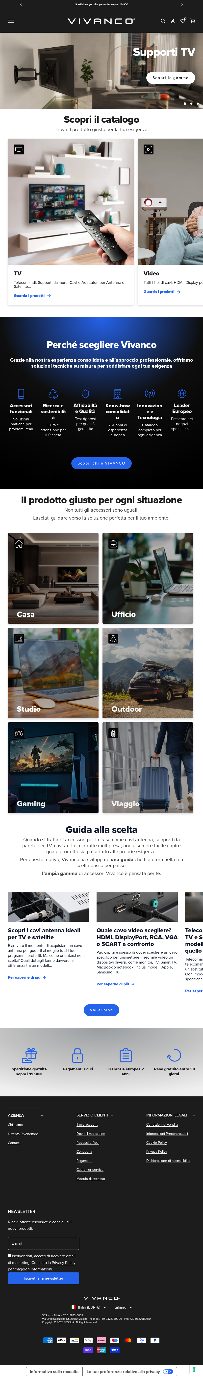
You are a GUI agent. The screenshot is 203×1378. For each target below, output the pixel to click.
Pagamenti (84, 1161)
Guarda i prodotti (29, 295)
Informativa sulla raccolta (54, 1371)
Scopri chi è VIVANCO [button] (101, 463)
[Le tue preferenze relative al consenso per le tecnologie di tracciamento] (194, 1369)
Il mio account (87, 1124)
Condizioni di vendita (162, 1124)
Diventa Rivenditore (23, 1134)
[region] (101, 71)
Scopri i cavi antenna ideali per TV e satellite (44, 934)
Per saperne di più (24, 977)
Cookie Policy (156, 1143)
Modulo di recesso (90, 1179)
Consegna (84, 1151)
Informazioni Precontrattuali (167, 1134)
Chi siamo (15, 1125)
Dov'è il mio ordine (90, 1134)
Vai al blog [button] (101, 1010)
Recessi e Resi (87, 1143)
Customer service (89, 1170)
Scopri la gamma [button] (170, 77)
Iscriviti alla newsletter (43, 1278)
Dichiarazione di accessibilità (168, 1161)
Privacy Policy (156, 1151)
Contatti (14, 1143)
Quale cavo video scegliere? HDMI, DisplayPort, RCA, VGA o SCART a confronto (137, 937)
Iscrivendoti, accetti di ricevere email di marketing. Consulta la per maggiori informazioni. (42, 1263)
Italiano (120, 1307)
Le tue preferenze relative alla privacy (123, 1371)
